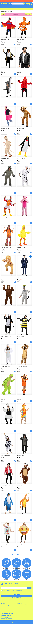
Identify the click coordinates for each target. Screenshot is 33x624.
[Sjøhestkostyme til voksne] (24, 414)
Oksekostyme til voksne (20, 455)
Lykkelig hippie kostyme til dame (6, 247)
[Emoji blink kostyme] (24, 532)
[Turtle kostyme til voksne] (8, 384)
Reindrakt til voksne (20, 485)
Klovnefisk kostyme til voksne (21, 39)
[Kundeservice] (29, 4)
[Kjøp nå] (15, 44)
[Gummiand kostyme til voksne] (24, 235)
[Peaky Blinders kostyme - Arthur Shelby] (24, 265)
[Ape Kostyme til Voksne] (24, 116)
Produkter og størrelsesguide (5, 605)
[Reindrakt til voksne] (24, 473)
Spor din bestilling (17, 597)
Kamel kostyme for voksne (5, 158)
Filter (4, 14)
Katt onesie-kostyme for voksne (6, 336)
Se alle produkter (29, 554)
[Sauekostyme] (8, 414)
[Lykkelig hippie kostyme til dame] (8, 235)
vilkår (17, 590)
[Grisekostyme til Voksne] (24, 205)
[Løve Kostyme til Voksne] (8, 265)
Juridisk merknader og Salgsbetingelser (23, 604)
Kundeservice (17, 594)
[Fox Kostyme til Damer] (24, 384)
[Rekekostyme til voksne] (24, 503)
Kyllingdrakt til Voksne (4, 217)
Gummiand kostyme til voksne (21, 247)
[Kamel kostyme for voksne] (8, 146)
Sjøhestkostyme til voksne (21, 425)
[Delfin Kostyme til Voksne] (8, 503)
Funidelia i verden (19, 603)
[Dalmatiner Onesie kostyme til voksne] (24, 176)
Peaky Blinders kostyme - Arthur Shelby (23, 277)
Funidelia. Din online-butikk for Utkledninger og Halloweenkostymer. (6, 3)
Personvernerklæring (19, 605)
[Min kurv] (31, 4)
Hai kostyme (3, 98)
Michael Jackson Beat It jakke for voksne (7, 485)
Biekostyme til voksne (20, 336)
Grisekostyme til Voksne (20, 217)
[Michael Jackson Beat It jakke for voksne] (8, 473)
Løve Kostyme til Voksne (4, 277)
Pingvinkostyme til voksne (21, 158)
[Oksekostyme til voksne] (24, 443)
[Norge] (1, 613)
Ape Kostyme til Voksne (20, 128)
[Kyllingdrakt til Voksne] (8, 205)
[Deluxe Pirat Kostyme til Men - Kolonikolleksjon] (8, 57)
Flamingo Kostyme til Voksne (5, 128)
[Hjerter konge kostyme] (8, 532)
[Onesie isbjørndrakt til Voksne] (8, 354)
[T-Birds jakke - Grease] (24, 57)
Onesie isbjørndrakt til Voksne (5, 366)
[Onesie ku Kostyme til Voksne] (8, 443)
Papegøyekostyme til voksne (5, 39)
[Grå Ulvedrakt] (8, 176)
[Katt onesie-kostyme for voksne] (8, 324)
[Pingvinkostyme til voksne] (24, 146)
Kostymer (5, 8)
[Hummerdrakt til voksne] (24, 87)
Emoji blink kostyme (20, 544)
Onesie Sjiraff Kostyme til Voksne (22, 366)
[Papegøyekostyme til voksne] (8, 27)
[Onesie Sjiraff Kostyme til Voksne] (24, 354)
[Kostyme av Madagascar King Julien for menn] (24, 295)
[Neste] (21, 554)
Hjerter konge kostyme (4, 544)
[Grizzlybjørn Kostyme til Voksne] (8, 295)
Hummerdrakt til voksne (20, 98)
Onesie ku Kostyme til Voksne (5, 455)
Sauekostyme (3, 425)
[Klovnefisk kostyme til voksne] (24, 27)
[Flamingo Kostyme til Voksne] (8, 116)
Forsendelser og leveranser (5, 604)
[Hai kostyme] (8, 87)
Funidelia (2, 8)
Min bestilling (3, 603)
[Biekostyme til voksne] (24, 324)
